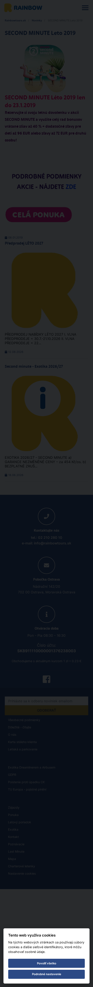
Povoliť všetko (46, 963)
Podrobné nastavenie (46, 974)
